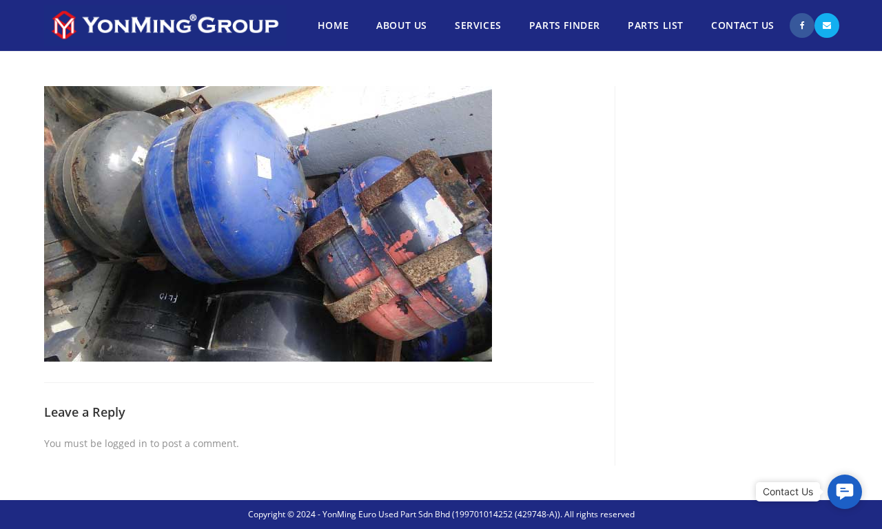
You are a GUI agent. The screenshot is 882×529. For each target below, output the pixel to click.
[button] (845, 492)
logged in (126, 443)
